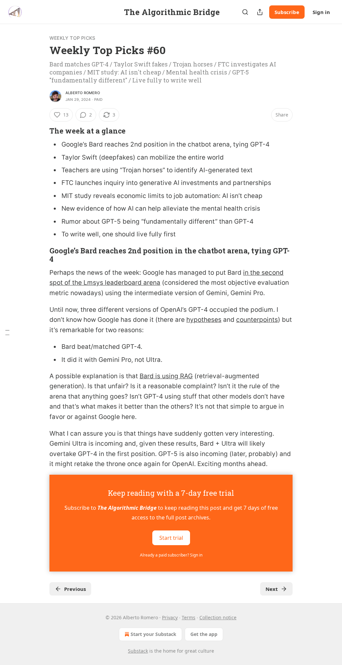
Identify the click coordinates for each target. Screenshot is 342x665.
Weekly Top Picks (72, 38)
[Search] (245, 12)
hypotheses (203, 319)
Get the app (203, 634)
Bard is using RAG (166, 376)
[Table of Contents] (7, 332)
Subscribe (287, 12)
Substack (138, 651)
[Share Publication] (260, 12)
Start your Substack (153, 634)
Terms (188, 617)
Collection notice (217, 617)
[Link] (40, 131)
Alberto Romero (82, 92)
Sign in (321, 12)
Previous (75, 589)
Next (272, 589)
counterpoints (257, 319)
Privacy (170, 617)
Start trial (171, 537)
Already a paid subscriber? (171, 555)
